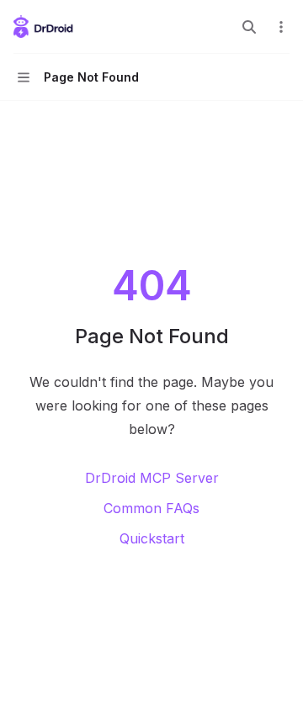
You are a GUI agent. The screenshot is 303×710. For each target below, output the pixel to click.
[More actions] (281, 27)
